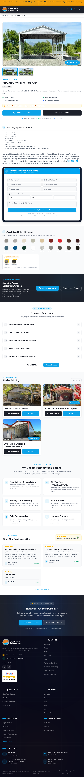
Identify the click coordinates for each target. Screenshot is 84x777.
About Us (47, 694)
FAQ (45, 709)
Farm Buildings (49, 671)
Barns (46, 652)
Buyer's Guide (7, 723)
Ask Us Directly (51, 365)
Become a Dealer (8, 730)
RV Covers (47, 655)
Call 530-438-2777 (31, 623)
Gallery (46, 705)
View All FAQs (32, 365)
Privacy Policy (47, 215)
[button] (9, 676)
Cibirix (69, 774)
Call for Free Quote (23, 113)
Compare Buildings (8, 702)
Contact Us (47, 713)
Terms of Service (56, 215)
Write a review (42, 589)
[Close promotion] (82, 3)
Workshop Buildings (50, 663)
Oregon (46, 726)
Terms (61, 771)
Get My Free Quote (40, 210)
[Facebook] (4, 667)
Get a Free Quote (62, 113)
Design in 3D (73, 62)
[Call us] (75, 9)
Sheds (46, 659)
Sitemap (75, 771)
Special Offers (7, 742)
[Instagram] (9, 667)
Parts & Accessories (9, 734)
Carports (47, 644)
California (47, 723)
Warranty (68, 771)
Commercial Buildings (51, 667)
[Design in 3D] (71, 9)
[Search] (67, 9)
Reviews (47, 698)
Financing (5, 726)
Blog (45, 702)
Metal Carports (9, 79)
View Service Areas (71, 288)
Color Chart (6, 705)
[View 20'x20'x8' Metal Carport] (22, 395)
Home (4, 15)
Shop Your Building (8, 694)
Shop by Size (6, 698)
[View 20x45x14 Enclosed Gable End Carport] (22, 430)
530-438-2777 (42, 2)
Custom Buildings (50, 674)
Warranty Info (7, 738)
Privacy (54, 771)
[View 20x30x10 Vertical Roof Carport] (62, 395)
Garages (46, 648)
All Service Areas (49, 730)
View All (74, 380)
